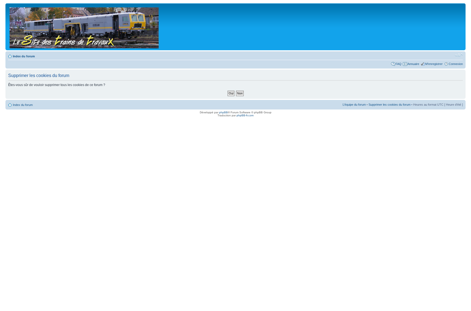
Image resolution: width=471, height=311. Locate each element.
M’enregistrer (434, 64)
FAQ (398, 64)
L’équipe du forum (354, 104)
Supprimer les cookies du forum (389, 104)
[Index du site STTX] (84, 27)
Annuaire (413, 64)
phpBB (223, 112)
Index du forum (24, 56)
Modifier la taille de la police (459, 55)
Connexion (456, 64)
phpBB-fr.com (245, 115)
